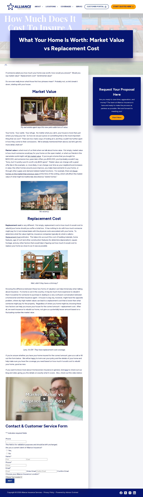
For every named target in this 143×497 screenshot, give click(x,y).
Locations (51, 7)
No (9, 453)
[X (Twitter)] (125, 492)
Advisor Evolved (72, 492)
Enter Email (31, 471)
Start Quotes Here (122, 7)
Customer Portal (95, 7)
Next (10, 481)
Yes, (10, 450)
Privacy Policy (49, 492)
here (66, 370)
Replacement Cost (13, 237)
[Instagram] (130, 492)
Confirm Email (63, 471)
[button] (116, 117)
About (38, 7)
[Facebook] (121, 492)
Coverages (66, 7)
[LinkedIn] (134, 492)
